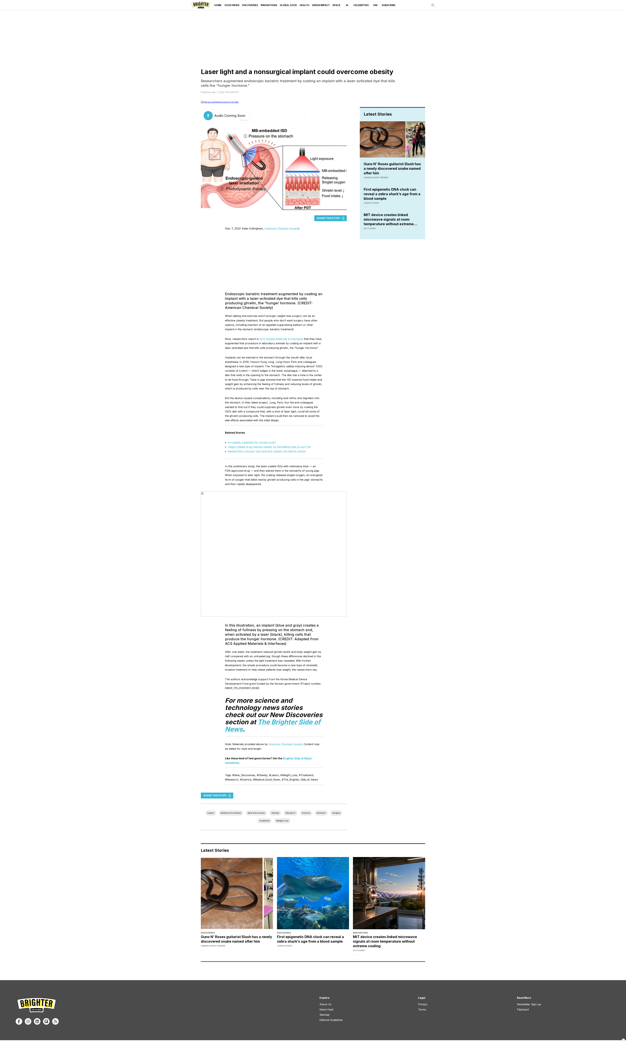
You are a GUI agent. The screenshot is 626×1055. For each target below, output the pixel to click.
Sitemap (324, 1014)
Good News (231, 5)
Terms (422, 1009)
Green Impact (321, 5)
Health (304, 5)
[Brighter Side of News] (201, 5)
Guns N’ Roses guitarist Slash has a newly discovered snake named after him (392, 168)
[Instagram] (28, 1021)
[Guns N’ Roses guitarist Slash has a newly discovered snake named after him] (237, 893)
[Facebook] (19, 1021)
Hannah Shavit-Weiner (376, 177)
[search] (433, 5)
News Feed (326, 1009)
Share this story (328, 218)
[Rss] (55, 1021)
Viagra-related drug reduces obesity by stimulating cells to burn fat (269, 446)
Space (336, 5)
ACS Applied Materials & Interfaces (281, 339)
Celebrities (361, 5)
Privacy (422, 1004)
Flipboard (523, 1009)
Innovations (269, 5)
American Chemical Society (281, 228)
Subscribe (388, 5)
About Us (325, 1004)
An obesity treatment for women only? (252, 442)
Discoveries (250, 5)
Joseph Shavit (371, 203)
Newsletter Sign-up (529, 1004)
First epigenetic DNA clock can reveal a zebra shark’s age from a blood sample (392, 194)
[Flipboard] (46, 1021)
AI (347, 5)
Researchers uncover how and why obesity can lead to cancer (267, 451)
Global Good (288, 5)
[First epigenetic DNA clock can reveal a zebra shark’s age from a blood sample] (313, 893)
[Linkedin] (37, 1021)
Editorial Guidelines (331, 1020)
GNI (375, 5)
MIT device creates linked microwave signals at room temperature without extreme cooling (389, 219)
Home (218, 5)
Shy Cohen (369, 228)
